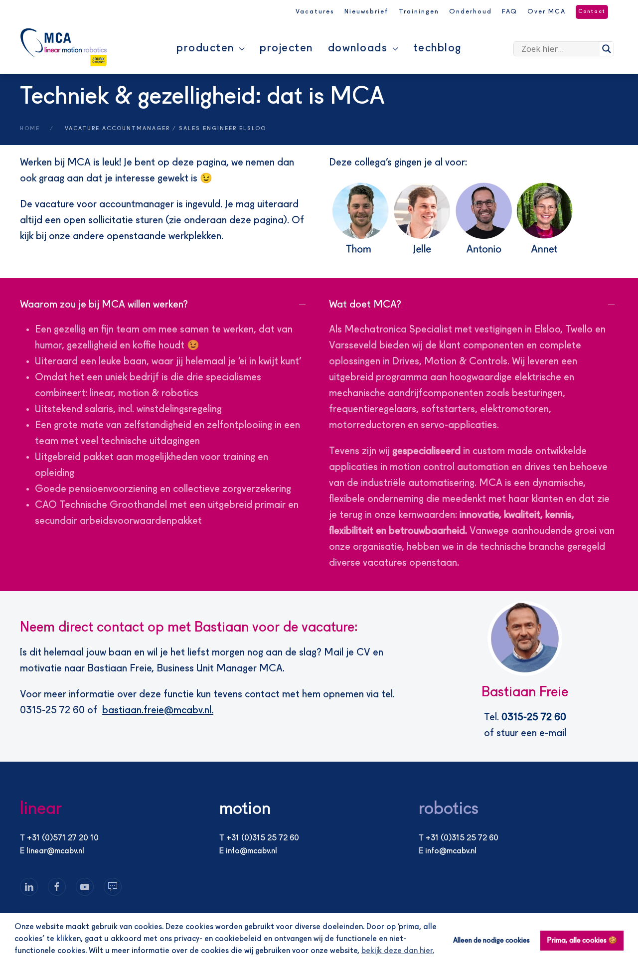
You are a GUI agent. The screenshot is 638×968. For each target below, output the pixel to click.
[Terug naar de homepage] (63, 47)
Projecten (286, 48)
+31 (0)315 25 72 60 (262, 838)
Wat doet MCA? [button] (365, 305)
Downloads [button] (358, 48)
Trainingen (419, 11)
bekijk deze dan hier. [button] (397, 951)
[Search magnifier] (607, 49)
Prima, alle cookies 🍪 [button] (582, 940)
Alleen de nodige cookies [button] (491, 940)
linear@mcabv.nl (55, 851)
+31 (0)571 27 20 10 (63, 838)
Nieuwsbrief (366, 11)
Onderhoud (470, 11)
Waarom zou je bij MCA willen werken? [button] (104, 305)
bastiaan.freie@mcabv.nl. (157, 711)
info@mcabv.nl (251, 851)
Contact (592, 11)
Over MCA (546, 11)
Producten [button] (205, 48)
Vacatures (315, 11)
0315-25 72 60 (533, 718)
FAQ (509, 11)
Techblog (437, 48)
